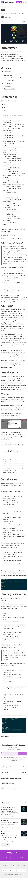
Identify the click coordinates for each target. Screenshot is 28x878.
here (20, 389)
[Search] (25, 802)
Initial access (8, 86)
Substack (6, 874)
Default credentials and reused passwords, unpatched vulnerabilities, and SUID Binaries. (9, 823)
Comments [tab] (5, 783)
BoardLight (5, 820)
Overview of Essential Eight (8, 833)
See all (4, 845)
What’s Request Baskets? (14, 78)
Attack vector (8, 83)
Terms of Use (21, 757)
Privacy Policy (14, 760)
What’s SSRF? (10, 81)
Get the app (22, 870)
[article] (14, 812)
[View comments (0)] (6, 21)
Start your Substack (10, 870)
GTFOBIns (4, 645)
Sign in (24, 2)
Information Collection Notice (17, 759)
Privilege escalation (9, 89)
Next (23, 772)
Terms (17, 865)
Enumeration (8, 75)
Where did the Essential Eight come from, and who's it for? (9, 836)
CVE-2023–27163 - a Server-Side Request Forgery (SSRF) (13, 301)
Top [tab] (3, 802)
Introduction (8, 72)
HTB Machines (5, 7)
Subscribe (19, 2)
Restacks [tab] (11, 783)
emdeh (6, 16)
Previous (6, 772)
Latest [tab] (7, 802)
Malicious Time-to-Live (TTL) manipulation (9, 808)
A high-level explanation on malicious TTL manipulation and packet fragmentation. (9, 811)
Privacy (13, 865)
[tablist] (8, 783)
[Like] (2, 21)
